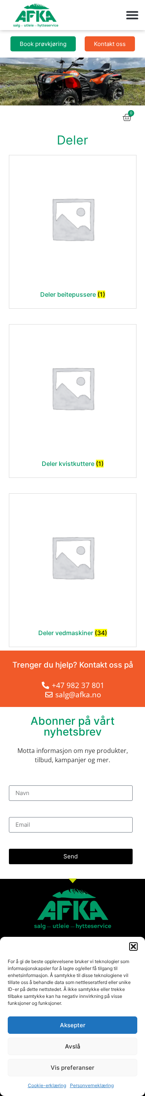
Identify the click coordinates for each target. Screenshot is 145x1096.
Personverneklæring (92, 1085)
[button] (133, 946)
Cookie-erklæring (47, 1085)
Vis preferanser (72, 1067)
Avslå (72, 1046)
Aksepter (72, 1025)
